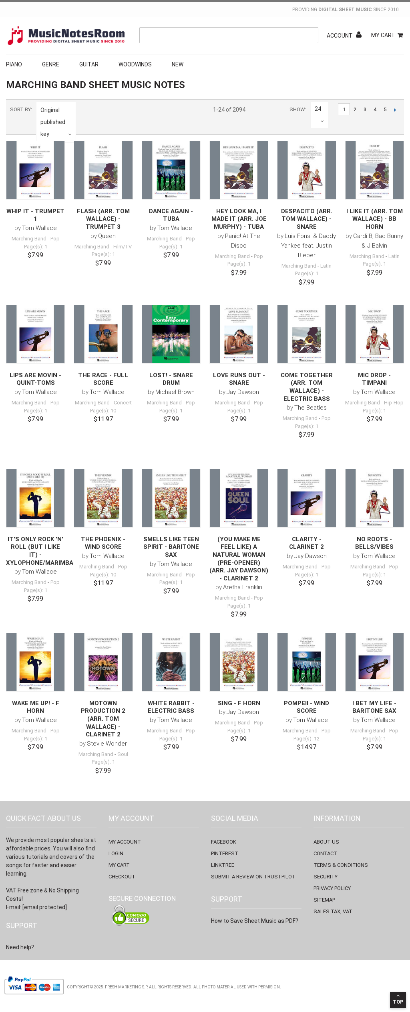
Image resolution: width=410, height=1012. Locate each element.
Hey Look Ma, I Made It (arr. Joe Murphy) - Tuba (239, 219)
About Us (326, 842)
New (177, 64)
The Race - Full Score (103, 379)
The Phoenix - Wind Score (103, 543)
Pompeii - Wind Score (306, 707)
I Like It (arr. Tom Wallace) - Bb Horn (374, 219)
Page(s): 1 (35, 247)
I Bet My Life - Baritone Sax (374, 707)
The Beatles (310, 407)
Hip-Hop (394, 403)
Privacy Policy (332, 888)
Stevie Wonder (107, 743)
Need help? (20, 947)
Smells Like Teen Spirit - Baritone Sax (171, 547)
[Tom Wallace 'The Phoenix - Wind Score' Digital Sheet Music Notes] (103, 498)
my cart (119, 865)
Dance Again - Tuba (171, 215)
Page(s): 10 (103, 411)
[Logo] (66, 35)
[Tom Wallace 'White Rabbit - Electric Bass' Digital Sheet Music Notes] (171, 662)
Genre (50, 64)
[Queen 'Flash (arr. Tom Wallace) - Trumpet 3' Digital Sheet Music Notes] (103, 170)
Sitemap (324, 900)
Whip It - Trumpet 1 (35, 215)
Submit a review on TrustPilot (253, 877)
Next (395, 110)
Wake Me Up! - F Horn (35, 707)
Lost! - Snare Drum (171, 379)
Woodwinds (135, 64)
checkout (122, 877)
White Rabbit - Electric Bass (171, 707)
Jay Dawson (243, 392)
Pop (55, 239)
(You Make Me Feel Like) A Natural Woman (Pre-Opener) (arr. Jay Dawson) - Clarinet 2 (238, 559)
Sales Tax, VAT (333, 911)
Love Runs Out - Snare (239, 379)
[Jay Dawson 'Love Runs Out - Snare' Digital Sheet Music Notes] (239, 334)
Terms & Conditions (341, 865)
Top (398, 1002)
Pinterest (224, 853)
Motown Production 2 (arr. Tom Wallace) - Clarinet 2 (103, 719)
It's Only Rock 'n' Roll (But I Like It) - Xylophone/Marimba (39, 551)
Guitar (88, 64)
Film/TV (122, 247)
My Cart (383, 35)
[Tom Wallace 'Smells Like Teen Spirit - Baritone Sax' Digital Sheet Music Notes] (171, 498)
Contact (325, 853)
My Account (125, 842)
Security (326, 877)
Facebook (223, 842)
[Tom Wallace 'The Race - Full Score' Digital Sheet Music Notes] (103, 334)
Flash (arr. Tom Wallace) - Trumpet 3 (103, 219)
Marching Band (29, 239)
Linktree (222, 865)
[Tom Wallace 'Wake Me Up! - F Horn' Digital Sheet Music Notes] (35, 662)
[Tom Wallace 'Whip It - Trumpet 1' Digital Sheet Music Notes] (35, 170)
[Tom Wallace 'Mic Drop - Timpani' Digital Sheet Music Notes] (375, 334)
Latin (326, 266)
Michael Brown (175, 392)
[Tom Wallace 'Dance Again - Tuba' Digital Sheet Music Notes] (171, 170)
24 (318, 109)
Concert (123, 403)
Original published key (52, 122)
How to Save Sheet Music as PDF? (254, 921)
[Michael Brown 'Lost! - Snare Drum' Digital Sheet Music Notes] (171, 334)
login (116, 853)
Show (297, 109)
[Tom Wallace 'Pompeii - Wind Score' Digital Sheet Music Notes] (306, 662)
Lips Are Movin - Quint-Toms (35, 379)
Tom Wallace (39, 228)
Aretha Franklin (242, 587)
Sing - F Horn (239, 703)
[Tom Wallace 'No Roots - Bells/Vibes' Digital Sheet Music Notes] (375, 498)
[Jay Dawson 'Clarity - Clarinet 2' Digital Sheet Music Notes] (306, 498)
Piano (14, 64)
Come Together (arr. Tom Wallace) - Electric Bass (307, 387)
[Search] (310, 35)
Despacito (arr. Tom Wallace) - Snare (306, 219)
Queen (107, 236)
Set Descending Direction (83, 134)
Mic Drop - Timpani (374, 379)
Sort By (20, 109)
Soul (122, 754)
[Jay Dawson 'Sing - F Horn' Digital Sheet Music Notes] (239, 662)
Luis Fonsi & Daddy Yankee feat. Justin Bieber (308, 245)
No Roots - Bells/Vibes (374, 543)
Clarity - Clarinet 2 (306, 543)
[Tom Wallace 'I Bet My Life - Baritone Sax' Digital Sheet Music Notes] (375, 662)
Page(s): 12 (306, 739)
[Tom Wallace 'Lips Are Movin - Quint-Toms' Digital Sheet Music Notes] (35, 334)
